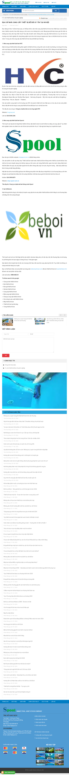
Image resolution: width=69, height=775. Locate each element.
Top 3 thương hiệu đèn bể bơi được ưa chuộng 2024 (18, 596)
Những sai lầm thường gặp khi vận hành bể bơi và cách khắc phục (22, 585)
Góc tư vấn (45, 6)
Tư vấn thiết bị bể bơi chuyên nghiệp (18, 14)
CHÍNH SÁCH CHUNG (39, 716)
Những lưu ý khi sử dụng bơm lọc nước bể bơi (16, 652)
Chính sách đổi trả (40, 722)
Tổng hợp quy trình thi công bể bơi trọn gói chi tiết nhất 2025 (20, 511)
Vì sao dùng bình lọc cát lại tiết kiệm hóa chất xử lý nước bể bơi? (21, 551)
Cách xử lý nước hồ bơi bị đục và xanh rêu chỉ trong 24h (19, 444)
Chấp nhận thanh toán (10, 744)
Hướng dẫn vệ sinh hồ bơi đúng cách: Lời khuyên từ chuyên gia (21, 455)
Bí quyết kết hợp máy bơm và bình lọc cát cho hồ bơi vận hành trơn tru (23, 545)
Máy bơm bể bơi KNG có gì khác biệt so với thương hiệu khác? (20, 562)
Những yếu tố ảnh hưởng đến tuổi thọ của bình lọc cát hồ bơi (20, 506)
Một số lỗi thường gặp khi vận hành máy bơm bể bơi (18, 630)
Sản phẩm (23, 6)
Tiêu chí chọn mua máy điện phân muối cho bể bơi (18, 528)
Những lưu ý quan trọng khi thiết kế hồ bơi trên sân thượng (20, 416)
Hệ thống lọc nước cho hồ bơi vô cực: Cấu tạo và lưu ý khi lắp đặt (21, 432)
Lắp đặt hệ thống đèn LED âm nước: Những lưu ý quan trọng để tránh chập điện (26, 449)
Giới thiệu (14, 6)
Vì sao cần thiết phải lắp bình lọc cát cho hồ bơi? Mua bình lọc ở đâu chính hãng (25, 539)
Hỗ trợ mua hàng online (41, 732)
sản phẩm (39, 2)
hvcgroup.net (11, 112)
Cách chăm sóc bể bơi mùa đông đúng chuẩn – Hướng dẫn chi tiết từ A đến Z (25, 523)
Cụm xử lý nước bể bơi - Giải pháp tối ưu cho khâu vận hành (20, 675)
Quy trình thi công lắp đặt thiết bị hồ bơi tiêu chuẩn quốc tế (20, 478)
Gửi (6, 355)
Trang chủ (5, 6)
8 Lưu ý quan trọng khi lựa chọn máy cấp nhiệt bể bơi (18, 534)
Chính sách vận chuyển (41, 719)
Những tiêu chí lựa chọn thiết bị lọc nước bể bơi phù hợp (19, 500)
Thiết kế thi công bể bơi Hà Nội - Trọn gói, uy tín (16, 686)
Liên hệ (53, 6)
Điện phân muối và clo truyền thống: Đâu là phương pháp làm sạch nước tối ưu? (26, 461)
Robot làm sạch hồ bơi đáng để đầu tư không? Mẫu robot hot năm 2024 (23, 618)
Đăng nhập (46, 2)
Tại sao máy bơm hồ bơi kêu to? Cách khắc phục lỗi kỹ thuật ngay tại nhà (24, 427)
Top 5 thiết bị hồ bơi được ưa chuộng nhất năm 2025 (18, 573)
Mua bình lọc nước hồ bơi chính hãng (14, 635)
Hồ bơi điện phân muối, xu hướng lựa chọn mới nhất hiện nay (20, 483)
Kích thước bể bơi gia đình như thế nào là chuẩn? (17, 663)
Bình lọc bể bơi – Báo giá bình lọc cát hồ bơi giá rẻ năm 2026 (20, 489)
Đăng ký (54, 2)
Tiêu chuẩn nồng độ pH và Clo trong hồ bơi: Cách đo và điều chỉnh (22, 438)
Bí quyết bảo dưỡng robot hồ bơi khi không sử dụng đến (19, 579)
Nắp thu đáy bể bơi (9, 613)
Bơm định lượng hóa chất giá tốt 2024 (14, 658)
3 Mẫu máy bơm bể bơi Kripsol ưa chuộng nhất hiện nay (19, 590)
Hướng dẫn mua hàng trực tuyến (44, 735)
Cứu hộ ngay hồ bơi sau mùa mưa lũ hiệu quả (16, 607)
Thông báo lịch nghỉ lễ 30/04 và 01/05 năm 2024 (17, 669)
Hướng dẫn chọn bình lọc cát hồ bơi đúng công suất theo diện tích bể (23, 472)
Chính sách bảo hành (41, 725)
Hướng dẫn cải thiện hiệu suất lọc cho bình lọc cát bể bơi (19, 680)
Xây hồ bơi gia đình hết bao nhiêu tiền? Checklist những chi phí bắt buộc (55, 320)
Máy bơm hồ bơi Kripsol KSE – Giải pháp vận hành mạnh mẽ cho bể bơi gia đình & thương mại (29, 568)
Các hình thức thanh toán (42, 738)
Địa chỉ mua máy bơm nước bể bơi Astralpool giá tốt (18, 641)
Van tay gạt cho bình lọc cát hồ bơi (13, 624)
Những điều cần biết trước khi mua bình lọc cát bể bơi (18, 556)
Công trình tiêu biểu (10, 365)
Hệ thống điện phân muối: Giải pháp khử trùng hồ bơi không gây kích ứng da (25, 466)
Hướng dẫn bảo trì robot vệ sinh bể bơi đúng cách (17, 647)
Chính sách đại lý (34, 6)
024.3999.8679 (9, 772)
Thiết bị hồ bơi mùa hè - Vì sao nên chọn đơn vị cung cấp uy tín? (21, 494)
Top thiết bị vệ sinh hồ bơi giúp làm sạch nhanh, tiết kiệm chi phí (21, 517)
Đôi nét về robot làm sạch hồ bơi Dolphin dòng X (17, 692)
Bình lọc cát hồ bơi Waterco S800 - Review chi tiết (17, 601)
